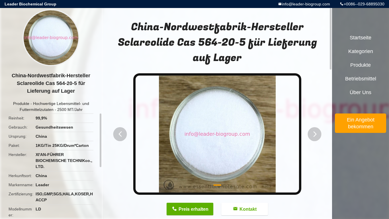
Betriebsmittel (360, 79)
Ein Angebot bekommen (360, 123)
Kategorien (360, 51)
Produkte (21, 103)
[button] (120, 134)
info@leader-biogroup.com (306, 4)
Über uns (360, 92)
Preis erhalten (193, 209)
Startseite (360, 37)
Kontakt (248, 209)
